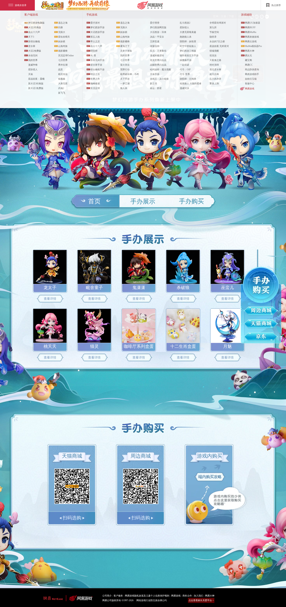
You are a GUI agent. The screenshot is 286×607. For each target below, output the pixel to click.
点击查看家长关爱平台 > (201, 600)
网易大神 (209, 595)
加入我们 (198, 595)
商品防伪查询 (252, 69)
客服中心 (249, 83)
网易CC (249, 64)
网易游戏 (249, 88)
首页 (94, 201)
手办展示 (142, 201)
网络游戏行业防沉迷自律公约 (151, 600)
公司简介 (107, 595)
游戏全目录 (20, 5)
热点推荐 (276, 5)
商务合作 (187, 595)
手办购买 (191, 201)
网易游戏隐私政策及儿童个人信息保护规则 (147, 595)
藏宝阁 (248, 60)
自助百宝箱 (251, 79)
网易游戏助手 (252, 74)
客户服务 (118, 595)
